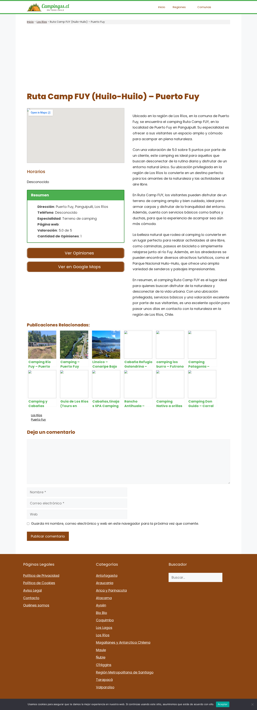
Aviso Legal (32, 590)
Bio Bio (101, 612)
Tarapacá (104, 679)
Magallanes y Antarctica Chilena (123, 642)
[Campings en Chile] (48, 7)
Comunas (204, 7)
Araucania (104, 583)
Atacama (104, 598)
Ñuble (100, 657)
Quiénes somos (36, 605)
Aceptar (222, 704)
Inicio (161, 7)
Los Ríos (42, 22)
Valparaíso (105, 687)
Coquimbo (105, 620)
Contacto (31, 598)
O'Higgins (103, 664)
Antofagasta (106, 575)
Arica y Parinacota (111, 590)
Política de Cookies (39, 583)
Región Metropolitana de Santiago (125, 672)
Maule (101, 650)
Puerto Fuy (38, 420)
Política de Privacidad (41, 575)
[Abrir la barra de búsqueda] (224, 7)
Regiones (179, 7)
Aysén (101, 605)
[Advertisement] (128, 58)
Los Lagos (104, 627)
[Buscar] (228, 577)
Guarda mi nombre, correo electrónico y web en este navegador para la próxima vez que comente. (115, 523)
